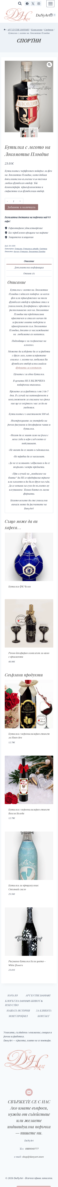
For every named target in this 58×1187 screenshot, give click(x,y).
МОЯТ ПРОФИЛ (18, 1016)
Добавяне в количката (21, 207)
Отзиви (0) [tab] (29, 273)
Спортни (29, 42)
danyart (16, 251)
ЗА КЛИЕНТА (43, 1010)
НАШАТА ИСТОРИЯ (18, 1010)
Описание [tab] (29, 260)
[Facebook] (27, 3)
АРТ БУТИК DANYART (38, 995)
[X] (33, 3)
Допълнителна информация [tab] (29, 267)
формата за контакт (28, 367)
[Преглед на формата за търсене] (20, 3)
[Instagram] (38, 3)
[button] (49, 64)
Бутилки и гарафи (30, 248)
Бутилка (24, 251)
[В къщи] (9, 27)
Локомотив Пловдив (37, 251)
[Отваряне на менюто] (50, 3)
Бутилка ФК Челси (19, 586)
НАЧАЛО (12, 995)
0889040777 (32, 1148)
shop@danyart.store (33, 1156)
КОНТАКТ (43, 1016)
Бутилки (18, 248)
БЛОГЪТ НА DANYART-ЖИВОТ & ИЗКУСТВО (24, 1002)
